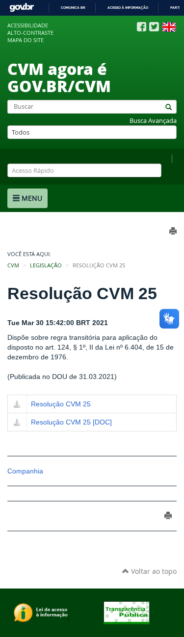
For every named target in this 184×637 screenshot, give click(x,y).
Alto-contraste (30, 32)
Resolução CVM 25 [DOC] (71, 422)
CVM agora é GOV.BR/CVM (59, 77)
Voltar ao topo (153, 571)
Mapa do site (25, 40)
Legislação (46, 265)
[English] (169, 27)
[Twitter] (154, 26)
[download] (17, 405)
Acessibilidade (27, 25)
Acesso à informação (127, 7)
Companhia (25, 471)
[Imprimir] (168, 515)
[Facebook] (141, 27)
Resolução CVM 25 (61, 404)
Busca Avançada (153, 121)
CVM (13, 265)
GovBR (21, 7)
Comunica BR (73, 7)
